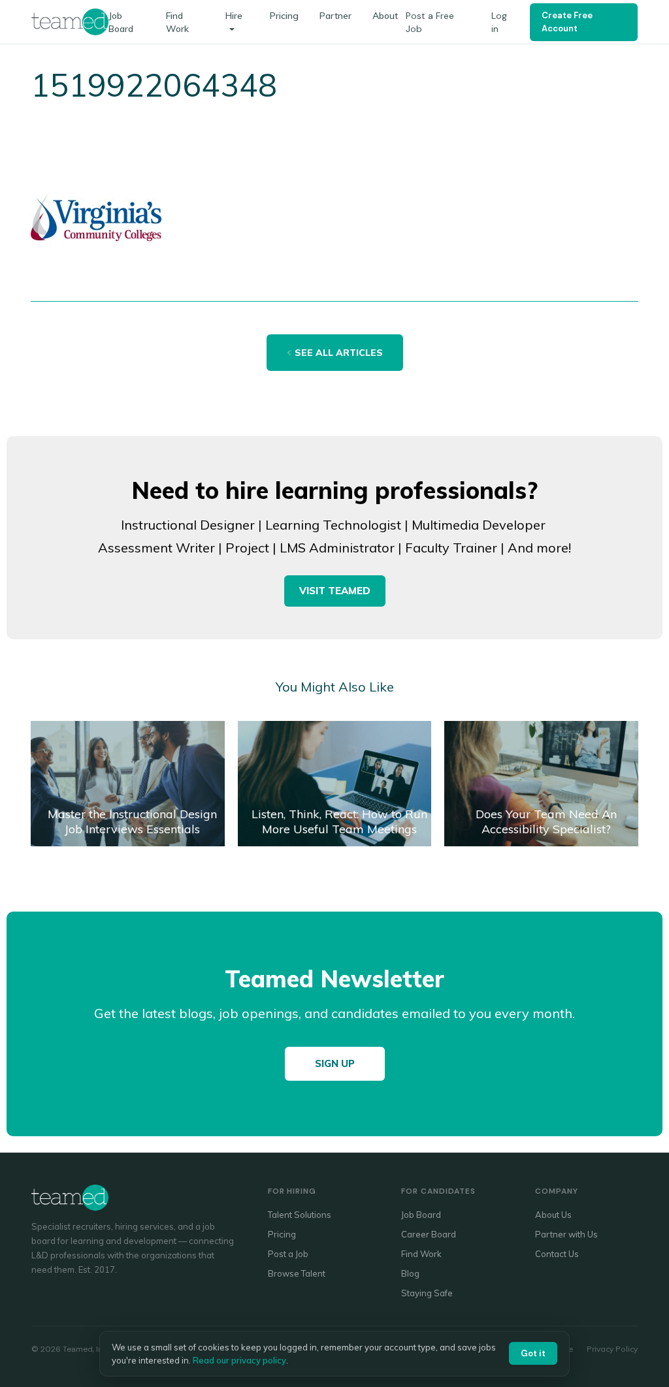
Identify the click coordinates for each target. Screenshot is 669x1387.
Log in (499, 22)
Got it (533, 1353)
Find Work (421, 1254)
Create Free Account (567, 22)
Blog (410, 1273)
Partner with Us (566, 1234)
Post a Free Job (430, 22)
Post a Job (288, 1254)
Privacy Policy (612, 1349)
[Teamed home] (69, 21)
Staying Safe (427, 1293)
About (385, 16)
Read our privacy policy (239, 1360)
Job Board (421, 1214)
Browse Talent (296, 1273)
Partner (335, 16)
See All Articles (339, 353)
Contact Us (557, 1254)
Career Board (428, 1234)
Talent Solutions (299, 1214)
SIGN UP (335, 1063)
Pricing (284, 16)
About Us (553, 1214)
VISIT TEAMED (334, 590)
